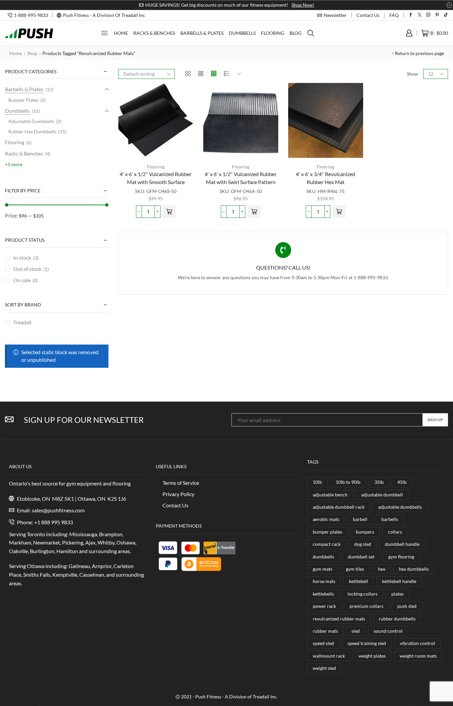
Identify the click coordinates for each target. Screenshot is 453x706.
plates (397, 594)
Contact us (367, 15)
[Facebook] (411, 15)
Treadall (22, 322)
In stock (25, 257)
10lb (317, 482)
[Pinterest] (437, 15)
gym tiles (355, 569)
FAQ (394, 15)
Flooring (272, 33)
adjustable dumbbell (382, 494)
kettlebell (358, 581)
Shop (32, 53)
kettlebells (323, 594)
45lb (402, 482)
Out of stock (31, 269)
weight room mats (418, 656)
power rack (324, 606)
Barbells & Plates (202, 33)
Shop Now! (302, 5)
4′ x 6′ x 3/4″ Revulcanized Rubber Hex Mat (325, 178)
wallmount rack (329, 656)
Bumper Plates (23, 100)
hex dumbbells (414, 569)
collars (395, 532)
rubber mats (325, 631)
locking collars (362, 594)
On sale (25, 280)
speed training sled (367, 643)
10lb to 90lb (348, 482)
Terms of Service (180, 483)
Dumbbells (242, 33)
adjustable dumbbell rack (338, 507)
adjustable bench (330, 494)
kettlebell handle (399, 581)
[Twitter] (420, 15)
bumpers (365, 532)
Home (121, 33)
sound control (388, 631)
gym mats (322, 569)
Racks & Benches (154, 33)
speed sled (323, 643)
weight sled (324, 668)
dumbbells (323, 556)
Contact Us (175, 505)
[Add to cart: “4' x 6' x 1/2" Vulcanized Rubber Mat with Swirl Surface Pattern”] (254, 211)
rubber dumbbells (397, 618)
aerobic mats (326, 519)
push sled (407, 606)
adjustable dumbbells (400, 507)
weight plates (372, 656)
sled (356, 631)
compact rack (327, 544)
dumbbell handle (402, 544)
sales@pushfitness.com (58, 510)
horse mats (324, 581)
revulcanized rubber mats (339, 618)
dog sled (362, 544)
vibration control (417, 643)
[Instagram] (428, 15)
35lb (379, 482)
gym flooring (401, 556)
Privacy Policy (178, 494)
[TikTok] (446, 15)
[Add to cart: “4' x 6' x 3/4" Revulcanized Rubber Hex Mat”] (339, 211)
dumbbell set (361, 556)
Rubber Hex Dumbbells (32, 131)
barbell (360, 519)
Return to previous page (419, 53)
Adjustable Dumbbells (31, 121)
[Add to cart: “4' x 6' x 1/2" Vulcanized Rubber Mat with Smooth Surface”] (169, 211)
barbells (389, 519)
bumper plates (327, 532)
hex (381, 569)
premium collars (366, 606)
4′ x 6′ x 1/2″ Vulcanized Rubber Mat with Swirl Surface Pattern (241, 178)
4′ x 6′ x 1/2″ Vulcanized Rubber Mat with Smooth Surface (156, 178)
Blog (295, 33)
